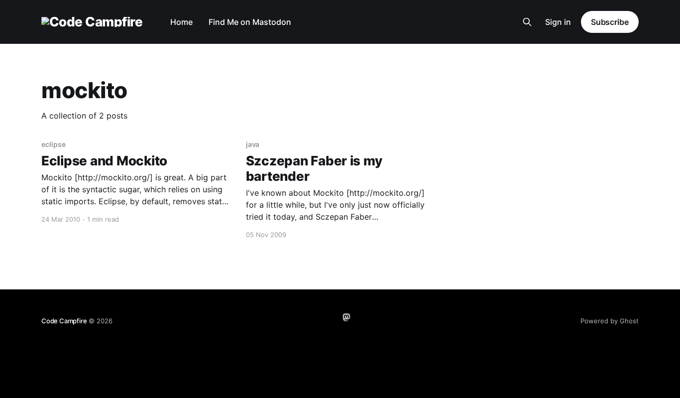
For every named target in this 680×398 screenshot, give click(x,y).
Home (181, 22)
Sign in (558, 22)
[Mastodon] (346, 317)
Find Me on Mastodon (250, 22)
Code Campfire (64, 321)
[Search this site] (527, 22)
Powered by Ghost (609, 321)
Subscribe (610, 22)
